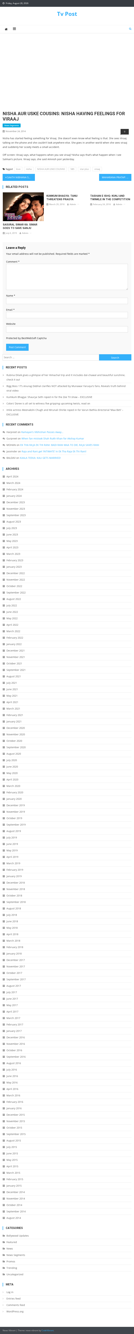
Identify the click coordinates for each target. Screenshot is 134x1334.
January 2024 (14, 495)
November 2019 (15, 811)
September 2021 (16, 670)
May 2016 (12, 1082)
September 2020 (16, 747)
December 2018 (15, 882)
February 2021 (14, 715)
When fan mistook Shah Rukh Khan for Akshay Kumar (52, 438)
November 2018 (15, 889)
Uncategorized (14, 1274)
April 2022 (12, 624)
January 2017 (14, 1031)
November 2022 (15, 579)
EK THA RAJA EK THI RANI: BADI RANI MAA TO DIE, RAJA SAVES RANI (59, 445)
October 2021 (14, 663)
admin (25, 233)
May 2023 (12, 541)
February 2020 (14, 792)
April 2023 (12, 547)
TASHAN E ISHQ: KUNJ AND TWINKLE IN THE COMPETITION (110, 197)
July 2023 (11, 528)
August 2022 (13, 599)
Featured (11, 1242)
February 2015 (14, 1179)
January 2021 (14, 721)
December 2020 (15, 728)
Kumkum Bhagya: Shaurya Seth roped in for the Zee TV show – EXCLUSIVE (49, 397)
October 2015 (14, 1127)
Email (10, 309)
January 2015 (14, 1185)
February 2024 (14, 489)
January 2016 (14, 1108)
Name (10, 295)
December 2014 (15, 1192)
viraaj (97, 169)
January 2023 (14, 566)
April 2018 (12, 934)
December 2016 (15, 1037)
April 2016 (12, 1089)
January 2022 (14, 644)
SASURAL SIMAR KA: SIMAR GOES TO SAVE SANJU (20, 226)
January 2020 (14, 798)
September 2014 (16, 1211)
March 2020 (13, 786)
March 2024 (13, 483)
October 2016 (14, 1050)
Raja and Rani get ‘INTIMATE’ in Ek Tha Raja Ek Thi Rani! (54, 451)
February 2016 (14, 1101)
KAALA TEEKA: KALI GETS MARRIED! (40, 457)
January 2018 (14, 953)
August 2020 (13, 753)
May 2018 (12, 927)
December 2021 (15, 650)
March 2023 (13, 553)
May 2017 (12, 1005)
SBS (72, 169)
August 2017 (13, 985)
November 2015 (15, 1121)
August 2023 (13, 521)
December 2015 (15, 1114)
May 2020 (12, 773)
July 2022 (11, 605)
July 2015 (11, 1147)
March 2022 (13, 631)
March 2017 (13, 1018)
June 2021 (12, 689)
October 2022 (14, 586)
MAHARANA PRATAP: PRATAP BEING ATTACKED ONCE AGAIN (116, 177)
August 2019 (13, 831)
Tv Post (67, 13)
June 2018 (12, 921)
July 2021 (11, 682)
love (18, 169)
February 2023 (14, 560)
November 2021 (15, 657)
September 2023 (16, 515)
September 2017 (16, 979)
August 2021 (13, 676)
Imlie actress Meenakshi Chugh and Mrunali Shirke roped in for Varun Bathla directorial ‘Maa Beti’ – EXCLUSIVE (64, 412)
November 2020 (15, 734)
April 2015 (12, 1166)
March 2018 (13, 940)
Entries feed (13, 1298)
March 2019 (13, 863)
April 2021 (12, 702)
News (9, 1248)
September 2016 (16, 1056)
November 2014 (15, 1198)
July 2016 (11, 1069)
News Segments (11, 125)
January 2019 (14, 876)
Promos (10, 1261)
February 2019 (14, 869)
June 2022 (12, 612)
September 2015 (16, 1134)
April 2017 (12, 1011)
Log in (9, 1292)
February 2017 (14, 1024)
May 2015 (12, 1160)
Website (11, 323)
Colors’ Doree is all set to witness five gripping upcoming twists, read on (48, 403)
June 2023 (12, 534)
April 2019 (12, 856)
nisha (29, 169)
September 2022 (16, 592)
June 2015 (12, 1153)
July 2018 (11, 915)
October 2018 (14, 895)
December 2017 (15, 960)
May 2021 (12, 695)
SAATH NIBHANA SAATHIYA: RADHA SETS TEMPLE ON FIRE (21, 177)
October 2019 (14, 818)
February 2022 (14, 637)
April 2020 (12, 779)
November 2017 (15, 966)
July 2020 (11, 760)
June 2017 (12, 998)
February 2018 (14, 947)
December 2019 (15, 805)
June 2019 (12, 844)
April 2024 (12, 476)
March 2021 (13, 708)
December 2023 (15, 502)
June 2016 (12, 1076)
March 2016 (13, 1095)
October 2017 (14, 973)
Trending (11, 1268)
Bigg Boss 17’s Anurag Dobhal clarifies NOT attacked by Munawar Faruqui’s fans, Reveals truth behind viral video (66, 388)
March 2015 (13, 1172)
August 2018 (13, 908)
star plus (84, 169)
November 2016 (15, 1043)
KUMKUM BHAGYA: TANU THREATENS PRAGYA (61, 197)
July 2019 (11, 837)
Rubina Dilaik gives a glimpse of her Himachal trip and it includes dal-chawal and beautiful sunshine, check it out (65, 377)
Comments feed (15, 1305)
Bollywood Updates (17, 1235)
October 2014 (14, 1205)
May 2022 (12, 618)
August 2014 (13, 1218)
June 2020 (12, 766)
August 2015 (13, 1140)
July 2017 (11, 992)
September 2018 (16, 902)
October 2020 (14, 740)
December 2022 (15, 573)
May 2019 (12, 850)
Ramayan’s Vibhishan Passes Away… (42, 432)
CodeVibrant (48, 1330)
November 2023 (15, 508)
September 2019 (16, 824)
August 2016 (13, 1063)
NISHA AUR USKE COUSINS (51, 169)
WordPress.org (15, 1311)
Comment (13, 261)
